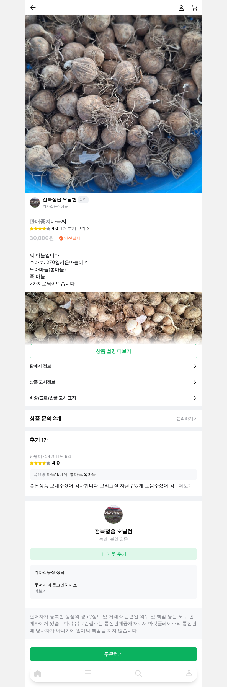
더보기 (40, 590)
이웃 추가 (116, 554)
